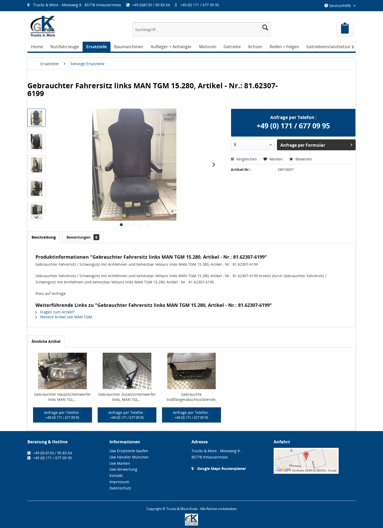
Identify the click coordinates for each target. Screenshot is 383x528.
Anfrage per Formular (302, 145)
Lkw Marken (119, 463)
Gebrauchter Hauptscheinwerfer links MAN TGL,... (62, 397)
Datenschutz (120, 488)
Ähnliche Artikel (46, 341)
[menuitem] (125, 4)
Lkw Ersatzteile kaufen (128, 450)
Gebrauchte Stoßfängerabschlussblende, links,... (191, 397)
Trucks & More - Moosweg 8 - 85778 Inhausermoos (77, 4)
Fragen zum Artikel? (57, 311)
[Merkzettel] (345, 29)
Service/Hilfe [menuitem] (340, 5)
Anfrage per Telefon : (62, 415)
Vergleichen (246, 159)
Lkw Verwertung (123, 469)
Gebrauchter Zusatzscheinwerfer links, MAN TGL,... (127, 397)
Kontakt (116, 475)
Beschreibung (44, 237)
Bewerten (303, 159)
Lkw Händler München (129, 457)
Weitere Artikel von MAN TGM (65, 316)
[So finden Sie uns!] (315, 461)
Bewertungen (81, 237)
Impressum (119, 481)
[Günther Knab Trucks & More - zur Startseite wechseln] (43, 26)
